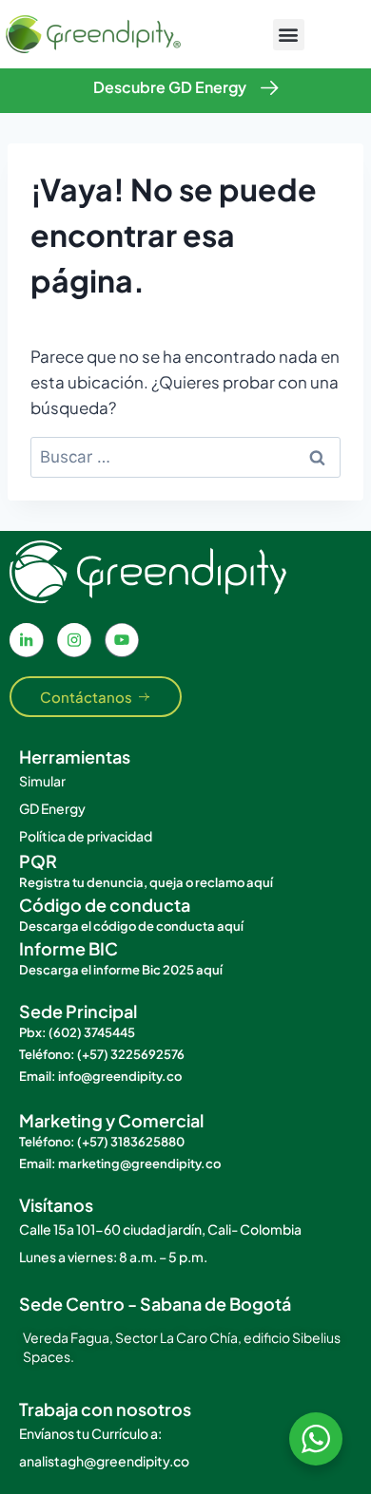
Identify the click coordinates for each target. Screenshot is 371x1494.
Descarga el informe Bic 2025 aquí (121, 969)
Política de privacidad (85, 835)
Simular (42, 780)
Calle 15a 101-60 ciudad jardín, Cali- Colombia (160, 1229)
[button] (288, 34)
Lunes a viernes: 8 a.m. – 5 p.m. (113, 1256)
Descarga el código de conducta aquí (131, 926)
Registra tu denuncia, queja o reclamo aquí (146, 882)
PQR (38, 861)
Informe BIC (68, 948)
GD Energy (52, 808)
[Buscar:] (185, 455)
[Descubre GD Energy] (270, 88)
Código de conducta (104, 905)
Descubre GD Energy (169, 87)
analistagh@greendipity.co (104, 1460)
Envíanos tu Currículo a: (90, 1433)
